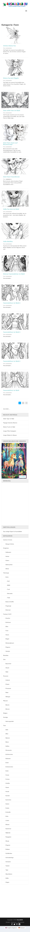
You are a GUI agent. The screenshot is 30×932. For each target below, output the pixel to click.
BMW (8, 585)
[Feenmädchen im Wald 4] (15, 292)
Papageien (8, 837)
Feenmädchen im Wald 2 (11, 361)
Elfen (7, 626)
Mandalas (5, 655)
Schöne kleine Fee (9, 46)
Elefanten (8, 758)
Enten (7, 762)
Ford (8, 589)
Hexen (7, 634)
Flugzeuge (8, 606)
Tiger (7, 870)
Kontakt (8, 922)
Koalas (7, 808)
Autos (7, 577)
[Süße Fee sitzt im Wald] (15, 199)
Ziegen (7, 882)
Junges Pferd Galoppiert (9, 431)
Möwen (7, 824)
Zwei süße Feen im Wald (11, 110)
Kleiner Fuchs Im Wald (9, 427)
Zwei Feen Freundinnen (11, 177)
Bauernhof (8, 663)
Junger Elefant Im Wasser (10, 435)
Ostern (7, 560)
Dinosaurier (9, 750)
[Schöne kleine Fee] (15, 35)
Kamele (8, 795)
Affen (7, 733)
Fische (7, 775)
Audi (8, 581)
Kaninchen (8, 799)
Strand (7, 667)
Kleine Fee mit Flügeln (11, 78)
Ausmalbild (20, 919)
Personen (5, 676)
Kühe (7, 816)
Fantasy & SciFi (7, 614)
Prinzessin (8, 688)
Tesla (8, 597)
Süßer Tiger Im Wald (8, 418)
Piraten (7, 684)
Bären (7, 742)
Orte (4, 659)
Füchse (8, 779)
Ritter (7, 692)
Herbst (7, 556)
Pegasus (8, 647)
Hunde (7, 791)
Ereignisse (6, 548)
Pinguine (8, 845)
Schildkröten (9, 853)
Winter (7, 568)
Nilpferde (8, 832)
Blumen (8, 709)
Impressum (14, 922)
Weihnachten (9, 564)
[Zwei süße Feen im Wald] (15, 100)
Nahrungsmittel (10, 721)
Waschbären (9, 874)
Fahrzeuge (6, 573)
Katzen (7, 804)
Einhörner (8, 622)
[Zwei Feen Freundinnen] (15, 166)
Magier (7, 638)
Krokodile (8, 812)
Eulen (7, 771)
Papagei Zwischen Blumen (10, 422)
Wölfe (7, 878)
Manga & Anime (10, 544)
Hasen (7, 787)
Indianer (8, 680)
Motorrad (8, 610)
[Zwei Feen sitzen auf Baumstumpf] (15, 132)
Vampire (8, 651)
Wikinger (8, 696)
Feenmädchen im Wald (11, 390)
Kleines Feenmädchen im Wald (14, 274)
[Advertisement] (16, 18)
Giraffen (8, 783)
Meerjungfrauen (10, 643)
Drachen (8, 618)
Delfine (7, 746)
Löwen (7, 820)
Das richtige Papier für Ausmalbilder (12, 531)
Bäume (7, 705)
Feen (4, 48)
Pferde (7, 841)
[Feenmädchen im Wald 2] (15, 351)
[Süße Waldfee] (15, 231)
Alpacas (8, 738)
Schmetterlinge (10, 857)
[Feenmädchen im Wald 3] (15, 322)
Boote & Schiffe (10, 601)
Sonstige (5, 717)
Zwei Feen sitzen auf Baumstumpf (10, 143)
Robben (8, 849)
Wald (7, 672)
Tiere (4, 725)
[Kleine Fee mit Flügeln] (15, 68)
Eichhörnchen (9, 754)
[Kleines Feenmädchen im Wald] (15, 263)
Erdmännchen (9, 766)
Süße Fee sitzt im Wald (11, 209)
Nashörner (8, 828)
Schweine (8, 861)
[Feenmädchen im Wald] (15, 380)
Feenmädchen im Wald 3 (11, 332)
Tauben (8, 865)
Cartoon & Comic (7, 539)
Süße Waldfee (8, 241)
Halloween (8, 552)
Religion (5, 713)
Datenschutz (21, 922)
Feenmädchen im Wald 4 (11, 303)
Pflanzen (5, 700)
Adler (7, 729)
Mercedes (9, 593)
